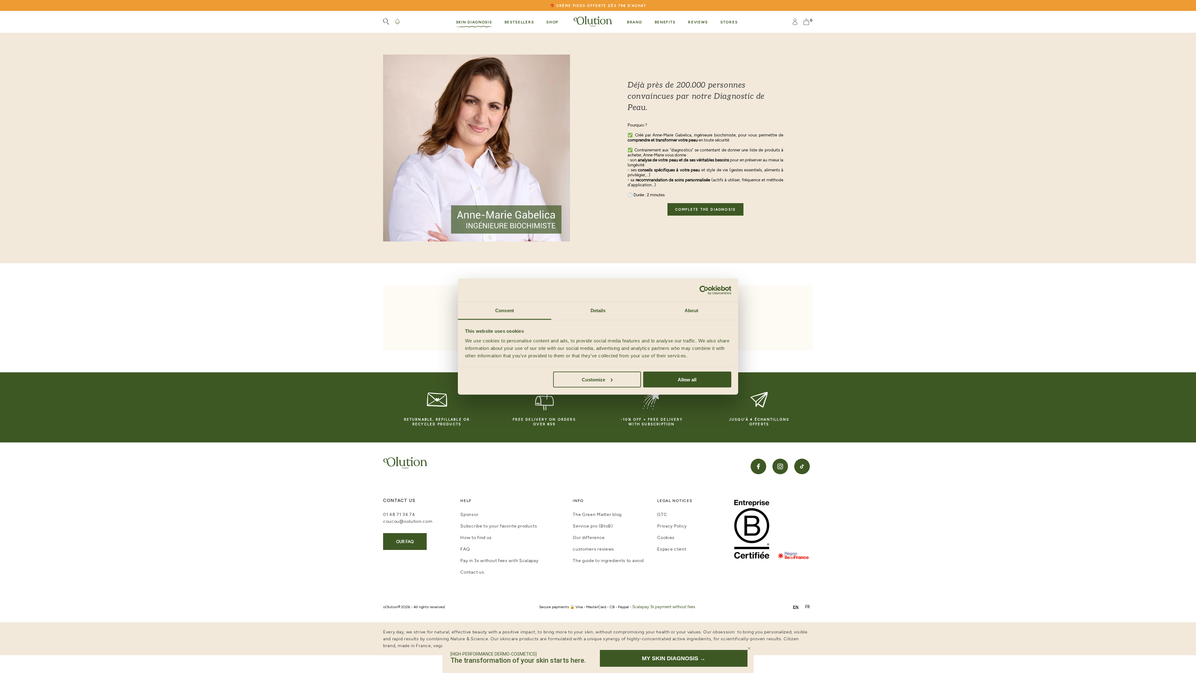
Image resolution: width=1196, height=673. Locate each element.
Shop (552, 22)
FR (807, 606)
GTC (662, 514)
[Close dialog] (749, 648)
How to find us (476, 537)
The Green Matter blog (597, 514)
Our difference (589, 537)
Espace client (671, 548)
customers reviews (593, 548)
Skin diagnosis (474, 22)
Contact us (472, 572)
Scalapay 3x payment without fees (663, 606)
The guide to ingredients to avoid (608, 560)
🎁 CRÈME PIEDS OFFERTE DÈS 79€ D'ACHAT (598, 5)
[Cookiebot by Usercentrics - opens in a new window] (704, 290)
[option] (807, 606)
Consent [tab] (504, 310)
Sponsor (469, 514)
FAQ (465, 548)
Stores (729, 22)
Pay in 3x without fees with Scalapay (499, 560)
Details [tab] (598, 310)
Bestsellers (519, 22)
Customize (593, 379)
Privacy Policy (672, 525)
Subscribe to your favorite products (498, 525)
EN (796, 606)
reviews (698, 22)
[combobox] (796, 606)
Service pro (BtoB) (593, 525)
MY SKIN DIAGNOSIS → (673, 658)
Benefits (665, 22)
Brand (634, 22)
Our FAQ (405, 541)
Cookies (666, 537)
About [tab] (691, 310)
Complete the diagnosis (705, 209)
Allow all (687, 379)
